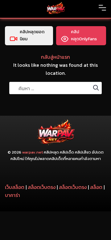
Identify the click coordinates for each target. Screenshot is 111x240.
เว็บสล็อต (14, 187)
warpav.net (32, 152)
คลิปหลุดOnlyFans (84, 35)
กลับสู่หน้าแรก (55, 57)
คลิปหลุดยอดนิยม (32, 35)
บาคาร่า (12, 195)
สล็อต (96, 187)
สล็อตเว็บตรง (42, 187)
